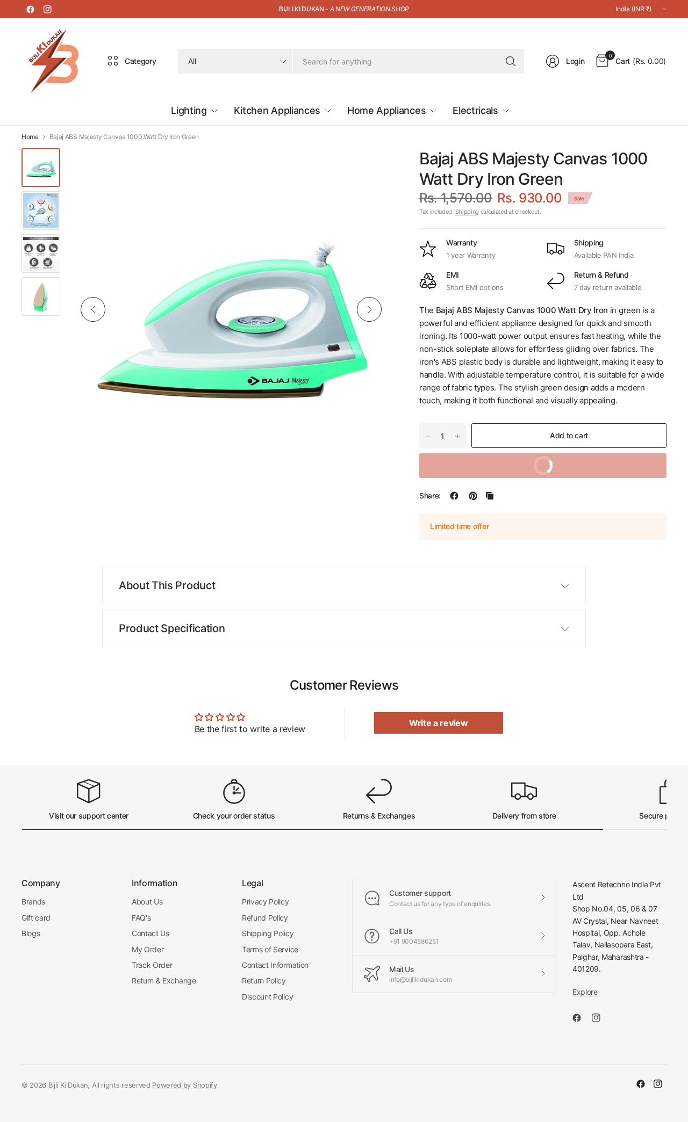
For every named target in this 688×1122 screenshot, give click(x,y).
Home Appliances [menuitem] (386, 110)
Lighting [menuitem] (188, 110)
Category (140, 61)
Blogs (31, 933)
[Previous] (93, 309)
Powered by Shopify (184, 1085)
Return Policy (264, 980)
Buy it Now (490, 461)
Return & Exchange (164, 980)
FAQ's (141, 917)
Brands (33, 901)
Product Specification (172, 628)
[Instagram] (47, 9)
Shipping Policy (267, 933)
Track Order (152, 964)
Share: (430, 496)
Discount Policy (267, 996)
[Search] (510, 61)
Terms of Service (270, 949)
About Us (147, 901)
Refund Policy (265, 917)
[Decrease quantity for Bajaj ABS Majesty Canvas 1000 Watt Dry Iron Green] (428, 436)
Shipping (467, 211)
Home (30, 137)
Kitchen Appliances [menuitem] (277, 110)
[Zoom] (372, 168)
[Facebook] (30, 9)
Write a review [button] (438, 723)
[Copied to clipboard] (490, 496)
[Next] (369, 309)
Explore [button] (585, 991)
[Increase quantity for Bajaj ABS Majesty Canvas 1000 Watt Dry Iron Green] (457, 436)
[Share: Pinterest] (473, 496)
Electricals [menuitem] (475, 110)
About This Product (167, 585)
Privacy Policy (265, 901)
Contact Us (150, 933)
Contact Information (275, 964)
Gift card (36, 917)
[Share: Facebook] (454, 496)
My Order (147, 949)
